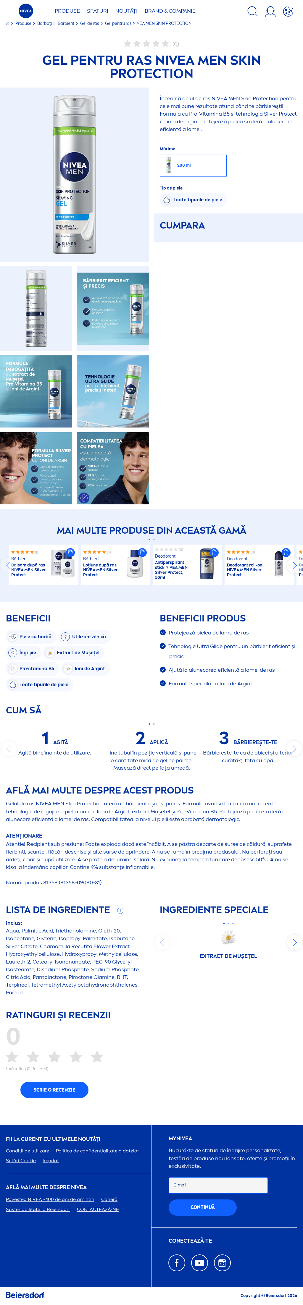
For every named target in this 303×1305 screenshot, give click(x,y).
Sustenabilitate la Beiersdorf (38, 1209)
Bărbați (45, 23)
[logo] (26, 13)
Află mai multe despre (46, 1187)
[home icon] (8, 23)
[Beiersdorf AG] (25, 1296)
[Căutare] (253, 12)
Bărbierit (66, 23)
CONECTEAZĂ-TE (190, 1241)
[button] (70, 552)
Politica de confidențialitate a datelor (97, 1151)
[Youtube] (199, 1262)
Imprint (51, 1160)
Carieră (109, 1199)
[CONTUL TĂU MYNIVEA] (270, 12)
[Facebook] (176, 1262)
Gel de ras (90, 23)
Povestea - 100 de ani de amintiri (50, 1199)
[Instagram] (222, 1262)
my (180, 1139)
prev (8, 565)
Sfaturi (97, 11)
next (294, 565)
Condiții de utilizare (27, 1151)
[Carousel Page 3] (233, 923)
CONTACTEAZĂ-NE (98, 1209)
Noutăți (126, 11)
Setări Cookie (21, 1160)
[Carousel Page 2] (153, 539)
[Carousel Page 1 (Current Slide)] (149, 539)
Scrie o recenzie (54, 1090)
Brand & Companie (170, 11)
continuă (203, 1207)
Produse (67, 11)
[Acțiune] (288, 12)
